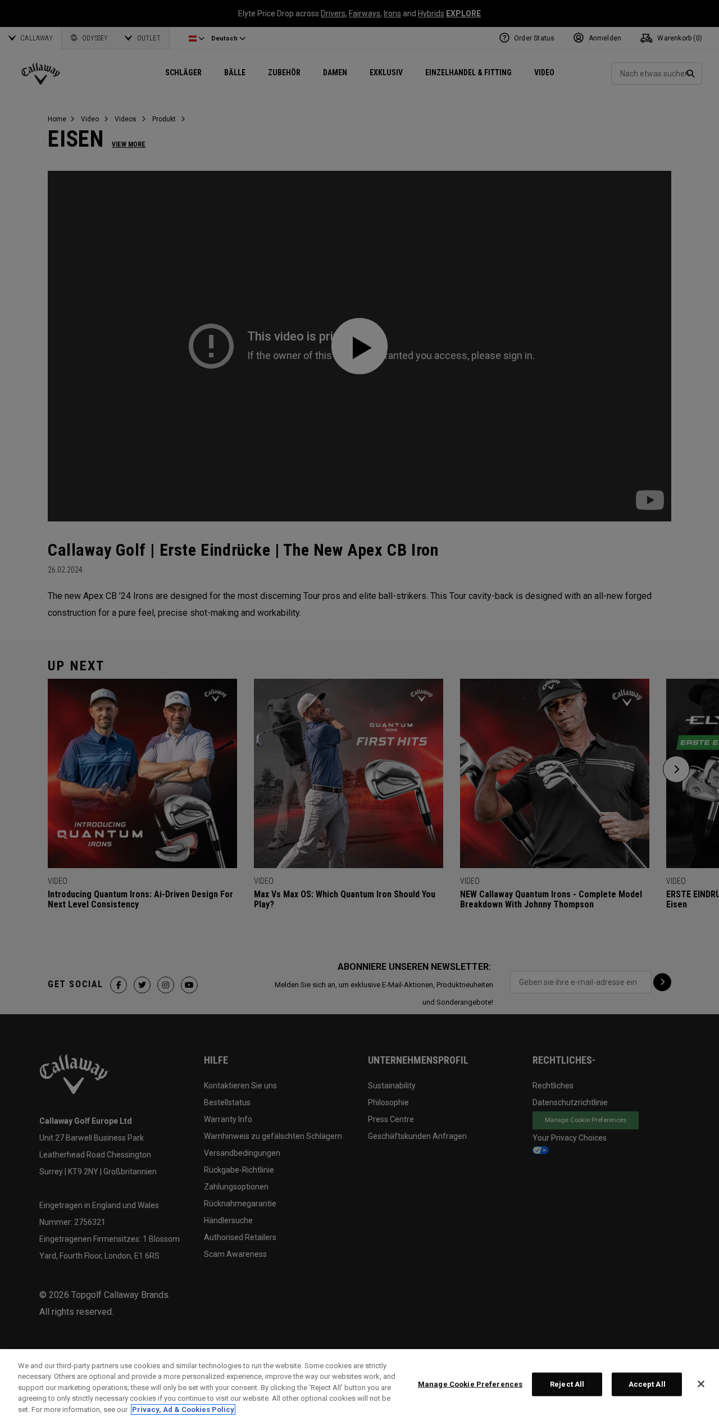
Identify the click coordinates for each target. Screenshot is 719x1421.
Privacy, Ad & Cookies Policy (183, 1409)
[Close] (701, 1384)
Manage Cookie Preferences (470, 1384)
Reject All (567, 1384)
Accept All (647, 1384)
